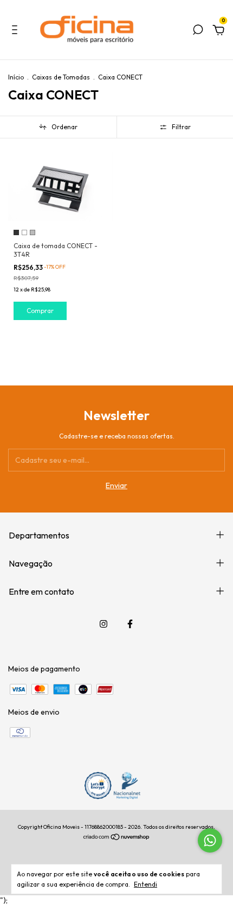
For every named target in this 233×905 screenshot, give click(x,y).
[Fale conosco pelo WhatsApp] (210, 840)
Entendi (145, 884)
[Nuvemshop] (117, 838)
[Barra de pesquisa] (197, 31)
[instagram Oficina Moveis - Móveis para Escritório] (103, 624)
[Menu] (16, 31)
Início (16, 77)
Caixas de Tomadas (61, 77)
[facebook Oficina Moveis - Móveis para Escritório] (130, 624)
